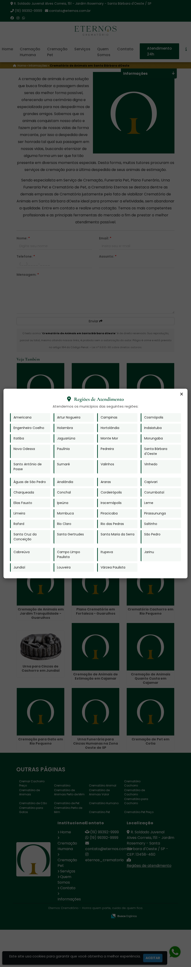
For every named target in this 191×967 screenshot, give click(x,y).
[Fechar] (181, 394)
